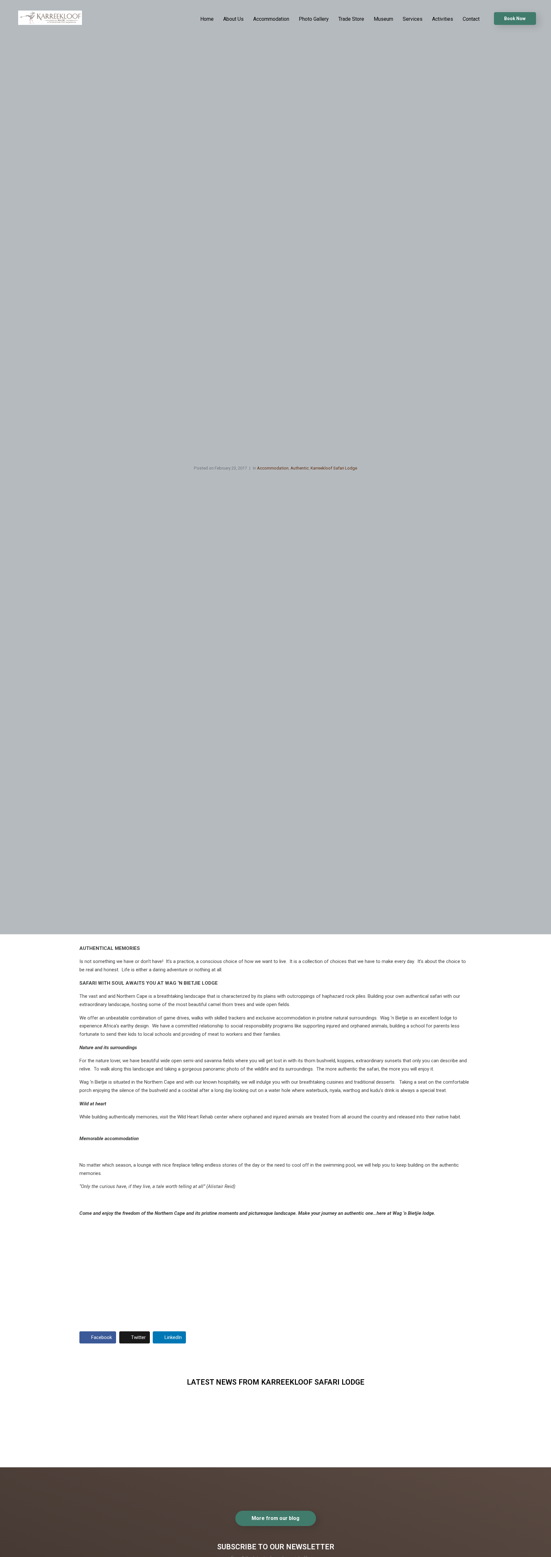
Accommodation (271, 19)
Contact (471, 19)
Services (412, 19)
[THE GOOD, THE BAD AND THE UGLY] (357, 1453)
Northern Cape (234, 1421)
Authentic (299, 468)
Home (207, 19)
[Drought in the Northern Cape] (235, 1453)
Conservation (356, 1421)
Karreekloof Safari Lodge (334, 468)
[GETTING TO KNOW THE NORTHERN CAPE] (113, 1453)
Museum (383, 19)
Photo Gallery (314, 19)
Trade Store (351, 19)
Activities (442, 19)
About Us (233, 19)
